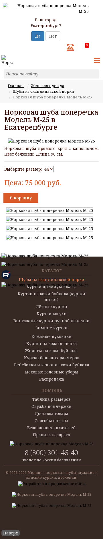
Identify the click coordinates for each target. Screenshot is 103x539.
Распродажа (51, 379)
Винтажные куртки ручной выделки (51, 320)
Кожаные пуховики (51, 336)
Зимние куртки (51, 328)
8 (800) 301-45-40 (51, 452)
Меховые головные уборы (51, 372)
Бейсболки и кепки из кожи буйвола (51, 364)
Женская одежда (47, 85)
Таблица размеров (51, 399)
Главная (16, 85)
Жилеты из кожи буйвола (51, 350)
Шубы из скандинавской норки (43, 91)
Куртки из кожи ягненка (51, 343)
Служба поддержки (51, 406)
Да (38, 36)
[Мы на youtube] (45, 255)
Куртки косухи (52, 313)
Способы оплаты (51, 420)
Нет (53, 36)
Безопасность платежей (51, 427)
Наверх (10, 533)
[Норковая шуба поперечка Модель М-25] (51, 141)
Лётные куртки (51, 306)
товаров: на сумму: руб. (86, 45)
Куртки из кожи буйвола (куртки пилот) (51, 296)
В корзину (21, 198)
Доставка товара (51, 413)
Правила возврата (51, 434)
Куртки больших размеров (51, 357)
